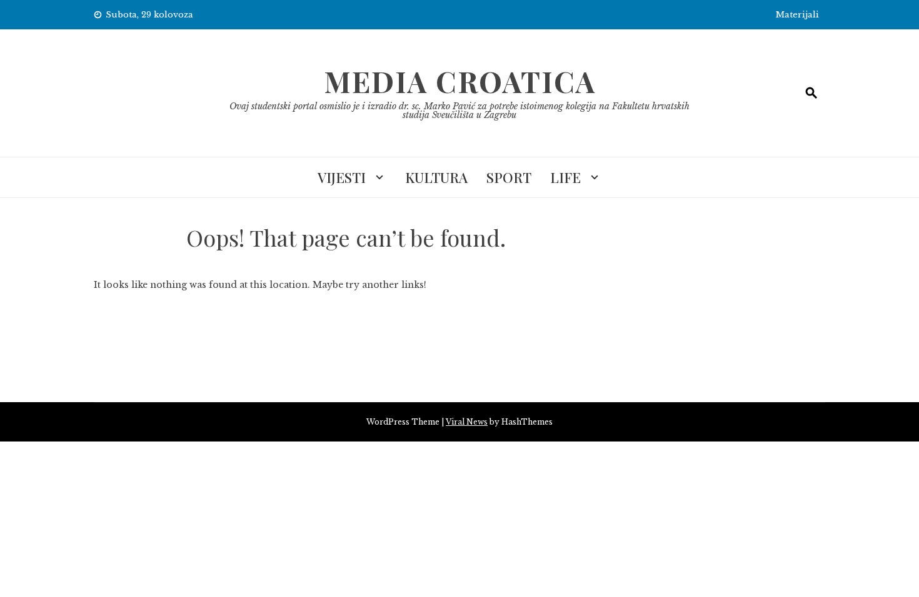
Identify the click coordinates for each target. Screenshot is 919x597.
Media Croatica (460, 81)
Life (565, 177)
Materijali (797, 14)
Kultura (436, 177)
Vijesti (342, 177)
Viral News (467, 422)
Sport (508, 177)
